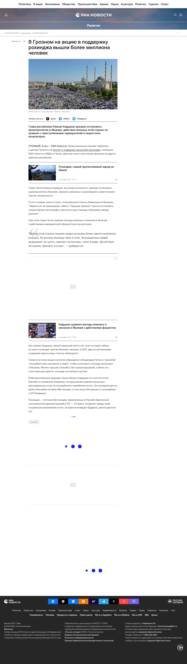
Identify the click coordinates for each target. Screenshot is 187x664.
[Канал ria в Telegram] (104, 601)
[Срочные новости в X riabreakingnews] (124, 601)
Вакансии (8, 629)
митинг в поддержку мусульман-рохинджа (76, 149)
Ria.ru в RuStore (121, 615)
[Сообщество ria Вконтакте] (73, 601)
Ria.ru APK (137, 615)
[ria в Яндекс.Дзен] (63, 601)
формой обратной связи (150, 632)
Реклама (50, 615)
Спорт (77, 610)
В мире (52, 610)
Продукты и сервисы (67, 615)
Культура (95, 610)
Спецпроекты (36, 615)
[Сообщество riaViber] (134, 601)
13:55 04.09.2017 (11, 33)
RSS (147, 615)
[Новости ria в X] (114, 601)
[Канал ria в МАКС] (53, 601)
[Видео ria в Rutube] (93, 601)
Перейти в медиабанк (62, 112)
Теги (173, 610)
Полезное (163, 610)
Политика (16, 610)
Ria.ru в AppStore (103, 615)
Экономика (41, 610)
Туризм (133, 610)
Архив (154, 615)
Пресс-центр (86, 615)
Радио (142, 610)
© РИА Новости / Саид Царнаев (40, 112)
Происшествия (65, 610)
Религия (123, 610)
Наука (86, 610)
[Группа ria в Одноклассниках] (83, 601)
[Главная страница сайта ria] (93, 15)
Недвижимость (109, 610)
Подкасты (151, 610)
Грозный (34, 422)
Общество (28, 610)
